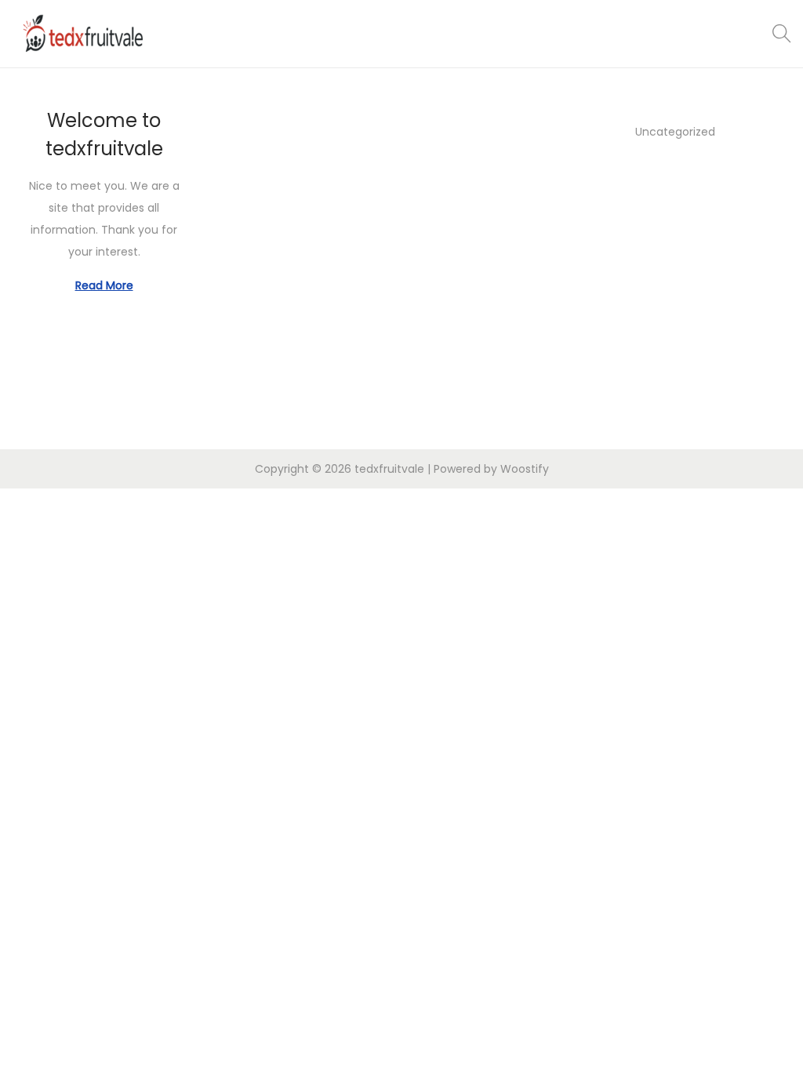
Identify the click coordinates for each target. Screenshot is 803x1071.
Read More (104, 285)
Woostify (524, 469)
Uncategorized (675, 132)
